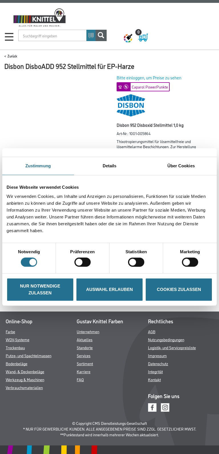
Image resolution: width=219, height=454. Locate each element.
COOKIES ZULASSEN (179, 289)
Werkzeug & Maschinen (25, 379)
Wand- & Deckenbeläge (25, 371)
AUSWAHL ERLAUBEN (109, 289)
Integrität (155, 371)
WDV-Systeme (17, 339)
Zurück (12, 55)
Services (83, 355)
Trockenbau (15, 347)
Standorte (85, 347)
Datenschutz (158, 363)
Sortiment (85, 363)
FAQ (80, 379)
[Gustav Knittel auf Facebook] (152, 407)
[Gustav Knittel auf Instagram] (165, 407)
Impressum (157, 355)
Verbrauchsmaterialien (24, 387)
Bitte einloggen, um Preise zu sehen (149, 78)
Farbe (10, 331)
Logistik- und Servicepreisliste (172, 347)
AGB (151, 331)
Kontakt (154, 379)
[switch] (84, 262)
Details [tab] (110, 165)
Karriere (83, 371)
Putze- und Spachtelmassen (28, 355)
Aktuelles (84, 339)
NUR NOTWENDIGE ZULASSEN (40, 289)
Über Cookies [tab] (181, 165)
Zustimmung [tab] (38, 165)
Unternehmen (88, 331)
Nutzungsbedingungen (166, 339)
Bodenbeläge (16, 363)
